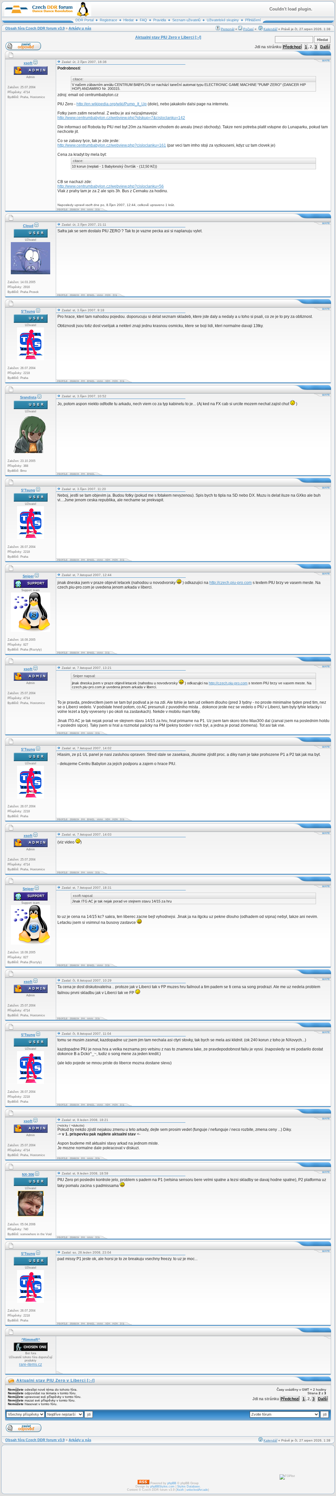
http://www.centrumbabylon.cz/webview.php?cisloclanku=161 (111, 145)
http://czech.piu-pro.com (230, 582)
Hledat (128, 20)
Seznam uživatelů (186, 20)
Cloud (28, 226)
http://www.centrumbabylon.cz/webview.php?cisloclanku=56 (110, 186)
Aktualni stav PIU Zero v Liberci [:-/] (55, 1380)
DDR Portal (84, 20)
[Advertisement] (176, 1355)
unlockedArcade (197, 1489)
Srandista (28, 397)
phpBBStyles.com (162, 1486)
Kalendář (270, 29)
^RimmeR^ (30, 1339)
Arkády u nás (80, 28)
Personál (227, 29)
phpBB (171, 1483)
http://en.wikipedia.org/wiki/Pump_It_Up (111, 104)
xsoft (28, 63)
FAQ (143, 20)
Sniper (28, 576)
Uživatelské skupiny (223, 20)
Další (325, 47)
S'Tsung (28, 311)
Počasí (248, 29)
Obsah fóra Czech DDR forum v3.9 (35, 28)
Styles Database (188, 1486)
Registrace (108, 20)
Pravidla (159, 20)
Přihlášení (253, 20)
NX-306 (28, 1174)
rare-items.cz (30, 1364)
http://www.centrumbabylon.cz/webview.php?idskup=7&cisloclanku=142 (121, 117)
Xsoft (180, 1489)
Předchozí (292, 47)
